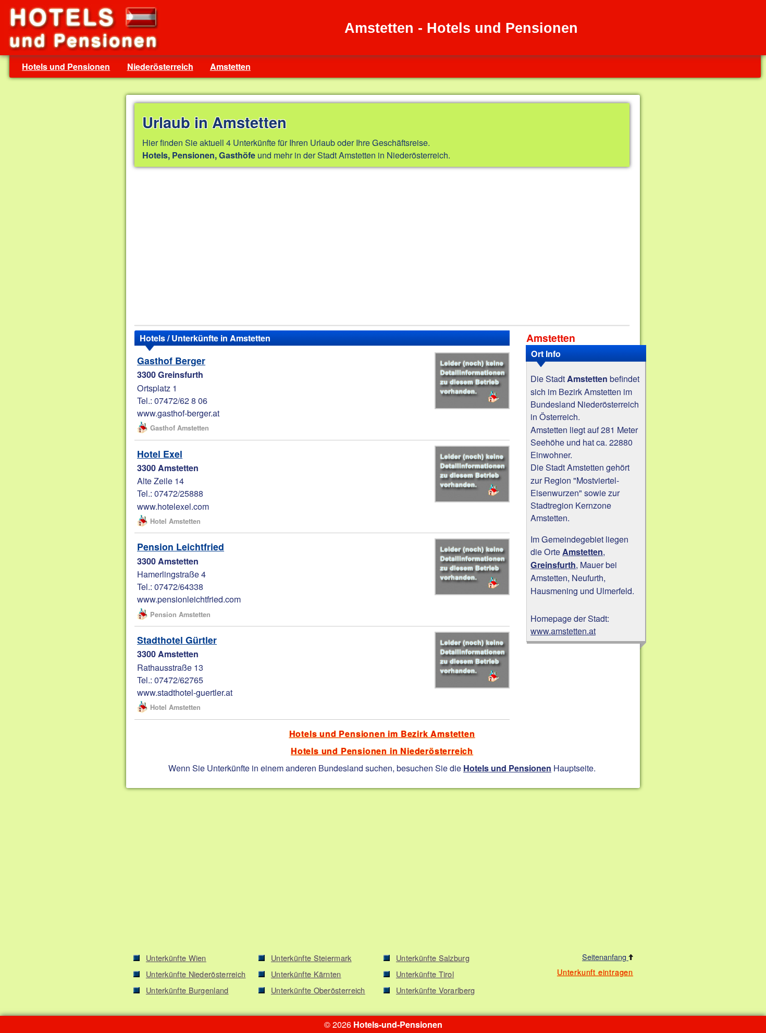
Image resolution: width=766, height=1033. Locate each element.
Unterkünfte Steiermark (311, 957)
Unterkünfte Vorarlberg (435, 990)
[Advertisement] (381, 248)
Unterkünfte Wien (176, 957)
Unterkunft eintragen (595, 971)
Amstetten (230, 66)
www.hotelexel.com (173, 506)
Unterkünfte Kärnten (306, 973)
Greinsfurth (553, 565)
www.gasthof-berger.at (178, 413)
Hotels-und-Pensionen (397, 1024)
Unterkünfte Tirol (425, 973)
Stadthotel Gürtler (177, 639)
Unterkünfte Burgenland (187, 990)
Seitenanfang (605, 956)
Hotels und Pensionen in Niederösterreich (382, 751)
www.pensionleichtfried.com (189, 599)
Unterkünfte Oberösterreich (318, 990)
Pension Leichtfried (180, 546)
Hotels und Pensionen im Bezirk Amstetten (382, 734)
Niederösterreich (160, 66)
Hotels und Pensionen (66, 66)
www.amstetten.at (563, 630)
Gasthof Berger (171, 360)
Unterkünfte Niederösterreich (195, 973)
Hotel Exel (159, 453)
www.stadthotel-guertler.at (184, 692)
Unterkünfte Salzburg (433, 957)
